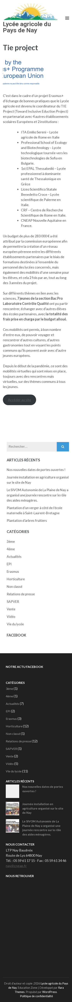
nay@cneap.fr (16, 866)
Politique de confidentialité (36, 996)
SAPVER (13, 602)
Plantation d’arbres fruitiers (27, 521)
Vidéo (11, 617)
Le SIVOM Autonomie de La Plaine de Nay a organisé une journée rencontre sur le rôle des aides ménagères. (37, 495)
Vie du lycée (15, 624)
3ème (11, 541)
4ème (11, 549)
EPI (9, 564)
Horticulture (16, 579)
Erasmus (13, 572)
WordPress (49, 992)
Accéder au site (19, 400)
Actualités (14, 557)
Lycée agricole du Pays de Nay (27, 27)
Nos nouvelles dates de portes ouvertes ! (36, 470)
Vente (11, 609)
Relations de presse (21, 594)
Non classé (14, 587)
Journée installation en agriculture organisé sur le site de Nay (42, 808)
